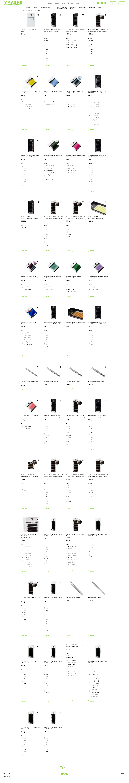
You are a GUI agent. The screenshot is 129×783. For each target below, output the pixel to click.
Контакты (78, 3)
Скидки (57, 3)
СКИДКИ (71, 8)
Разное (99, 7)
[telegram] (101, 3)
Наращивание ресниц (45, 7)
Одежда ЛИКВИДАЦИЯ (62, 8)
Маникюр (28, 7)
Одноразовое (73, 7)
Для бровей (56, 7)
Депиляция (64, 7)
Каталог (50, 3)
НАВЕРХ (123, 773)
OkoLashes (37, 10)
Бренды (63, 3)
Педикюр (36, 7)
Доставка (70, 3)
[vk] (98, 3)
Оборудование (92, 7)
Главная (23, 10)
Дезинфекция (82, 7)
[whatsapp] (105, 3)
